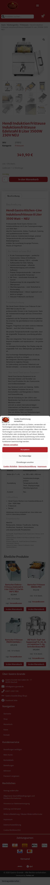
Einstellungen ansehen (25, 462)
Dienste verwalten (10, 445)
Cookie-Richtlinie (10, 466)
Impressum (42, 466)
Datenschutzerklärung (27, 466)
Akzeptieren (25, 450)
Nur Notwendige (25, 456)
